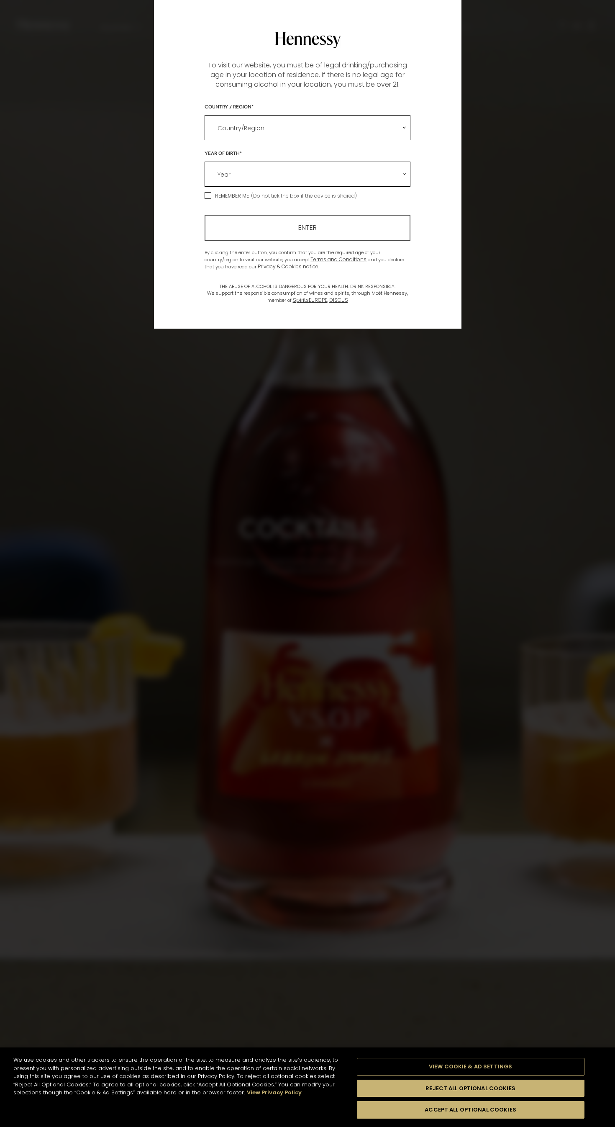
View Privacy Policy (274, 1092)
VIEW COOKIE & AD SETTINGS (470, 1066)
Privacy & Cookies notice (288, 266)
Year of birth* (223, 153)
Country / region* (229, 106)
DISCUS (338, 300)
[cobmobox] (307, 127)
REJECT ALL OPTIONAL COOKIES (470, 1088)
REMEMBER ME (232, 195)
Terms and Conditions (338, 259)
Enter (307, 227)
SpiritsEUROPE (310, 300)
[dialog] (307, 563)
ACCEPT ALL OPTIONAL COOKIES (470, 1110)
